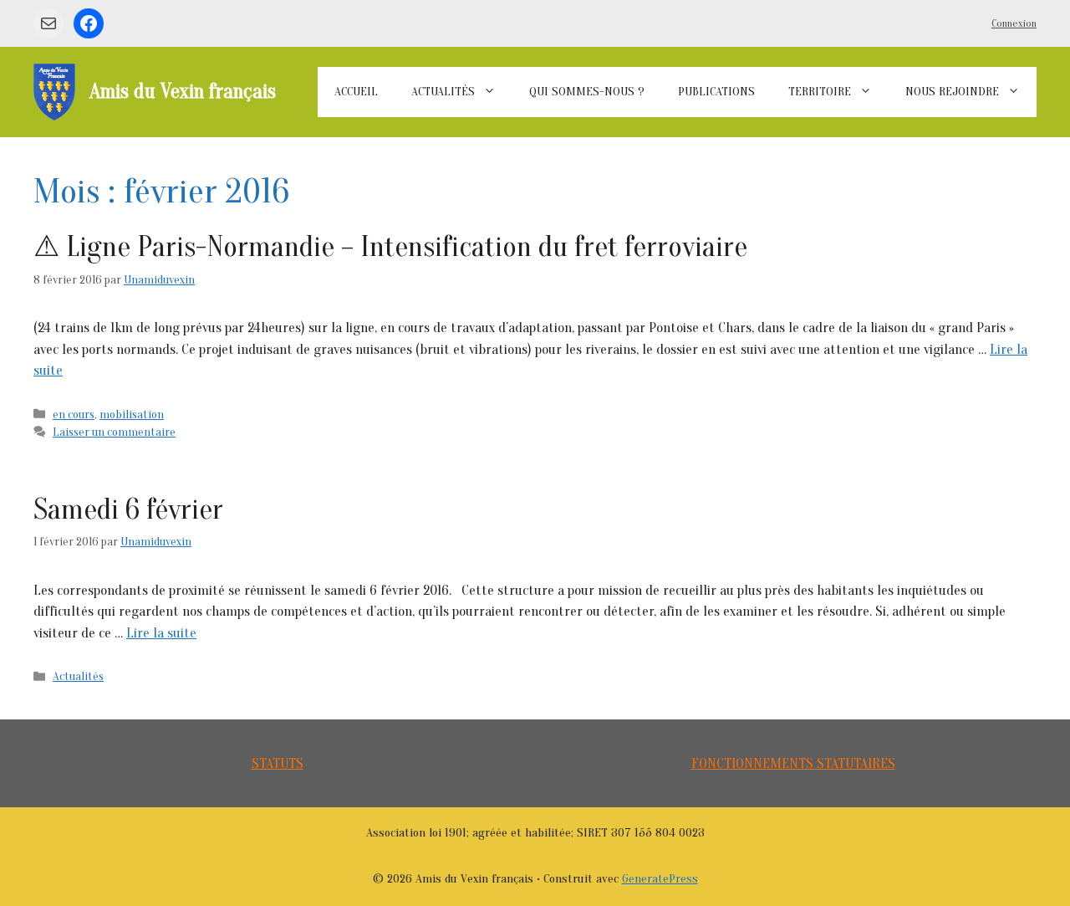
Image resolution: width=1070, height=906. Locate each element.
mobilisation (131, 414)
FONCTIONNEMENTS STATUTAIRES (793, 763)
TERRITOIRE (819, 91)
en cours (73, 414)
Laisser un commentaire (114, 432)
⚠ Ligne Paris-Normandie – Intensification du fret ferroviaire (390, 247)
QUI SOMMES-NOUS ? (587, 91)
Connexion (1014, 23)
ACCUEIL (356, 91)
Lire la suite (161, 633)
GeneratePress (660, 879)
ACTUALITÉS (443, 91)
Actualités (78, 676)
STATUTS (277, 763)
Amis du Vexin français (182, 91)
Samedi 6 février (128, 509)
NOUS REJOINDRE (952, 91)
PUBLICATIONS (716, 91)
